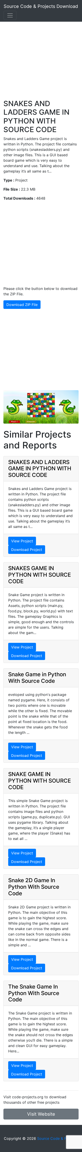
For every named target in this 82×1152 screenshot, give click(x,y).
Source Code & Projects (57, 1138)
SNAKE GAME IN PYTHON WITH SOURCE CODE (39, 781)
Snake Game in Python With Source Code (37, 677)
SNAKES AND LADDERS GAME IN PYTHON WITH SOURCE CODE (39, 468)
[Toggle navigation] (10, 15)
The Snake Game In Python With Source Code (33, 993)
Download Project (26, 549)
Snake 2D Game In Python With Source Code (33, 887)
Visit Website (41, 1114)
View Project (22, 541)
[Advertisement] (41, 58)
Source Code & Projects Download (41, 6)
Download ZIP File (22, 304)
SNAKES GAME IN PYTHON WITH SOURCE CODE (39, 575)
